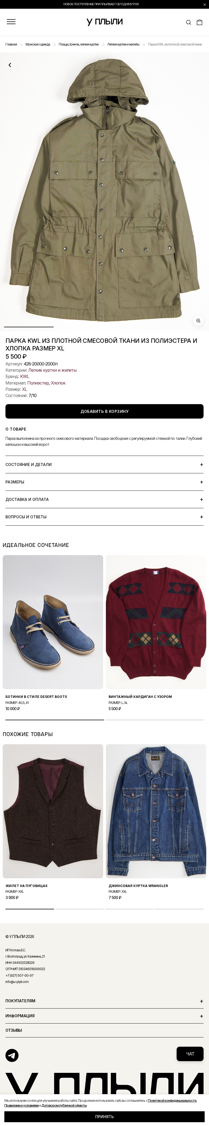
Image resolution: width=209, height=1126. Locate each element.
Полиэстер (38, 383)
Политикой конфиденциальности (172, 1100)
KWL (24, 376)
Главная (11, 44)
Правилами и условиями (21, 1105)
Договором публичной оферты (64, 1105)
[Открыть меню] (11, 22)
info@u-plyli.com (17, 982)
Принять (104, 1116)
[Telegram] (12, 1055)
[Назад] (9, 65)
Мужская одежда (38, 44)
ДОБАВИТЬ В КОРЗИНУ (104, 411)
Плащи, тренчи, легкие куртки (79, 44)
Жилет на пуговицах (26, 886)
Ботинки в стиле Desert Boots (36, 697)
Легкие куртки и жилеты (123, 44)
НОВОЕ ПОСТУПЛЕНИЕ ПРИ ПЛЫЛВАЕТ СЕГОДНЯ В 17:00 (101, 4)
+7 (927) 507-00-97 (19, 975)
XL (24, 389)
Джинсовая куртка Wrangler (138, 886)
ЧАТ (190, 1054)
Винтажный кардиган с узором (140, 697)
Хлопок (58, 383)
